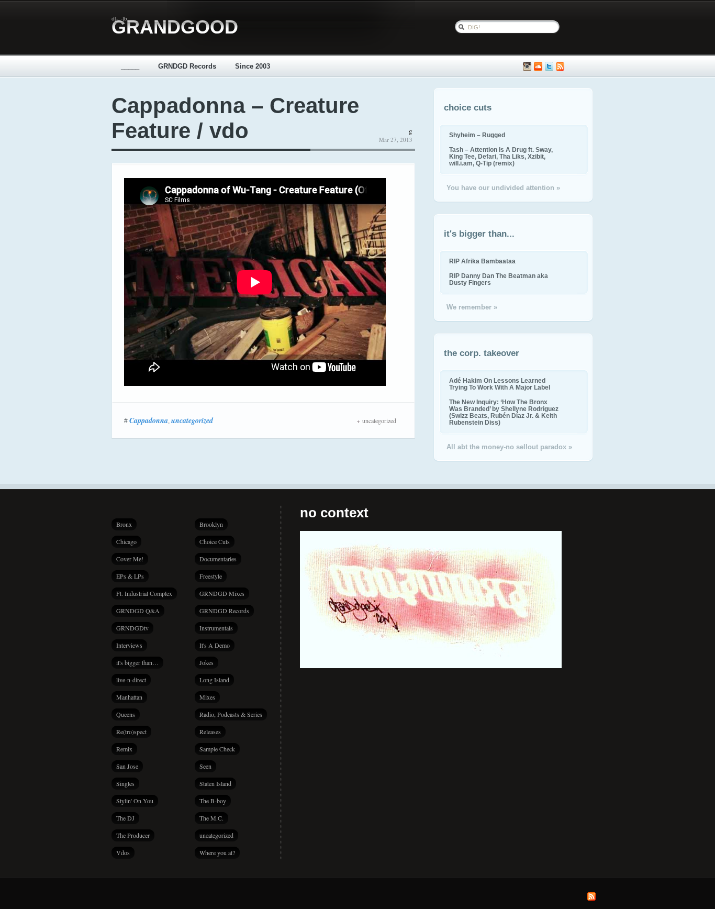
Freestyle (210, 576)
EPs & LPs (130, 576)
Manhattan (129, 697)
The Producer (133, 835)
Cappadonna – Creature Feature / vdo (235, 118)
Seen (205, 766)
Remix (124, 749)
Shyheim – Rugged (477, 134)
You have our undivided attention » (503, 188)
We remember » (471, 307)
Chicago (126, 541)
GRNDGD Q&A (138, 610)
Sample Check (217, 749)
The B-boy (212, 800)
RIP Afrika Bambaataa (482, 261)
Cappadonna (148, 420)
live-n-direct (131, 679)
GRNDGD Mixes (221, 593)
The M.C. (211, 818)
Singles (125, 783)
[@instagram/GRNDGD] (527, 66)
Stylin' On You (134, 800)
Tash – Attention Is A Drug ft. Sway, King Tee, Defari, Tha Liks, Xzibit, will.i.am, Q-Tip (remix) (501, 156)
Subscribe (560, 66)
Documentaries (218, 559)
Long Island (214, 679)
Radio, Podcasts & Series (230, 714)
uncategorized (192, 420)
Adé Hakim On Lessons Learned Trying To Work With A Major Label (499, 384)
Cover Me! (129, 559)
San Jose (127, 766)
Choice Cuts (214, 541)
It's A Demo (214, 645)
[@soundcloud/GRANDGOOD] (538, 66)
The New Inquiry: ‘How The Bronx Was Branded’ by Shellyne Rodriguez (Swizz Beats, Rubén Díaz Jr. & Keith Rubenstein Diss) (503, 412)
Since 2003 (252, 66)
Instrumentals (216, 628)
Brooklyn (211, 524)
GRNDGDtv (132, 628)
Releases (210, 731)
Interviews (129, 645)
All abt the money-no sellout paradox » (509, 447)
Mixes (207, 697)
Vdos (123, 852)
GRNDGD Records (187, 66)
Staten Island (215, 783)
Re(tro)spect (131, 731)
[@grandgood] (549, 66)
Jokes (206, 662)
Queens (125, 714)
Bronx (124, 524)
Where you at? (217, 852)
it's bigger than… (137, 662)
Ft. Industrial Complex (144, 593)
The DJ (125, 818)
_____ (130, 66)
